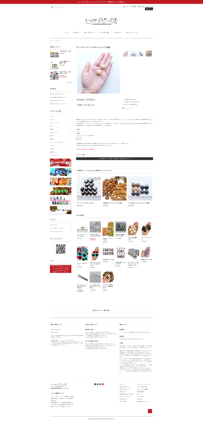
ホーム (67, 32)
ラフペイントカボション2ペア (85, 203)
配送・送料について (125, 386)
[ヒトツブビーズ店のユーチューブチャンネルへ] (103, 384)
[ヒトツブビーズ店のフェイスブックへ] (100, 384)
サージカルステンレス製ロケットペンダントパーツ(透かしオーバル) (133, 264)
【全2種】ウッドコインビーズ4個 (112, 203)
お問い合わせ (117, 32)
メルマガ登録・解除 (104, 32)
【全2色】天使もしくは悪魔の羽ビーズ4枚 (64, 72)
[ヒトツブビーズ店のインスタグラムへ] (98, 384)
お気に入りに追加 (128, 108)
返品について (123, 391)
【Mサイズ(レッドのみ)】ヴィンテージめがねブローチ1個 (95, 264)
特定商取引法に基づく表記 (126, 394)
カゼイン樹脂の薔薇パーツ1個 (133, 238)
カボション (57, 40)
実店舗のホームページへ (143, 401)
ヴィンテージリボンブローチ (146, 238)
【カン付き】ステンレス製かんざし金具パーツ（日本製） (82, 286)
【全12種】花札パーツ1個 (65, 51)
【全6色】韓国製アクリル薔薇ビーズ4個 (64, 62)
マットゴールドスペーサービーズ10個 (82, 235)
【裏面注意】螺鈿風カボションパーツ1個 (120, 235)
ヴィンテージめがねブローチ (82, 264)
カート (150, 8)
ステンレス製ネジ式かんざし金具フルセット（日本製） (95, 286)
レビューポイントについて (143, 384)
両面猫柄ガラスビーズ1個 (146, 259)
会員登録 (142, 6)
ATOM (124, 401)
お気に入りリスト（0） (132, 32)
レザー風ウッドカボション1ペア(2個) (138, 203)
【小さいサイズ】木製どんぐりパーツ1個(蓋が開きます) (107, 286)
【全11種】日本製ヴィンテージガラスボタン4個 (95, 235)
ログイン (151, 6)
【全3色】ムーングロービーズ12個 (107, 239)
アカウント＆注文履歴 (130, 6)
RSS (121, 401)
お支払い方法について (125, 389)
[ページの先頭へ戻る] (150, 411)
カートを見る (140, 396)
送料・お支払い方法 (89, 32)
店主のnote (139, 399)
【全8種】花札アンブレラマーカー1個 (120, 263)
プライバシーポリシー (125, 396)
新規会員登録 (140, 391)
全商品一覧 (76, 32)
